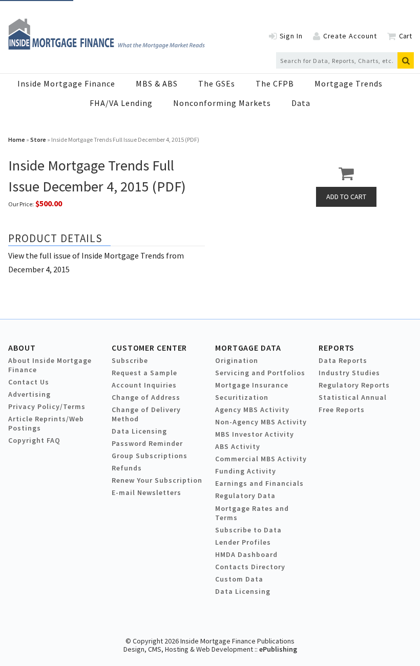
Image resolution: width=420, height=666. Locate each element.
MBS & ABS (157, 83)
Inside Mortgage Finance (66, 83)
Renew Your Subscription (157, 480)
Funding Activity (245, 471)
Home (16, 139)
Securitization (241, 397)
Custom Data (239, 579)
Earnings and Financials (259, 483)
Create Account (350, 35)
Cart (405, 35)
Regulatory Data (245, 495)
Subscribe (130, 360)
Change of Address (146, 397)
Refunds (127, 467)
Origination (236, 360)
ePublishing (278, 649)
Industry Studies (349, 372)
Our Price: (21, 204)
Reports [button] (336, 347)
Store (38, 139)
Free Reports (342, 409)
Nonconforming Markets (222, 103)
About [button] (21, 347)
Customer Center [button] (149, 347)
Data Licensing (139, 431)
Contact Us (28, 381)
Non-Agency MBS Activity (261, 421)
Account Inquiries (144, 385)
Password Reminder (147, 443)
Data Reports (343, 360)
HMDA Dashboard (246, 554)
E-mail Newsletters (146, 492)
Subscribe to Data (248, 529)
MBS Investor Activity (254, 434)
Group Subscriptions (149, 455)
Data (300, 103)
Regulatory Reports (354, 385)
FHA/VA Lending (121, 103)
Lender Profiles (243, 542)
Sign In (291, 35)
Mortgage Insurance (251, 385)
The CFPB (275, 83)
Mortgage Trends (348, 83)
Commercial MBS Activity (261, 458)
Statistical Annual (353, 397)
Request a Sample (144, 372)
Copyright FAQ (34, 440)
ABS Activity (237, 446)
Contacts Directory (250, 566)
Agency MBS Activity (252, 409)
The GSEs (216, 83)
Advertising (29, 394)
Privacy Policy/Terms (47, 406)
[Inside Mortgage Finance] (106, 46)
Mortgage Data (248, 347)
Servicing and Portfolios (260, 372)
